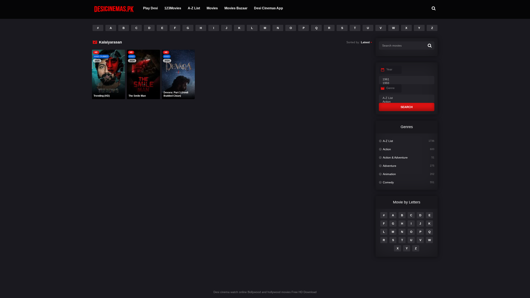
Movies (212, 8)
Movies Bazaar (235, 8)
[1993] (406, 83)
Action (387, 149)
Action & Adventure (395, 157)
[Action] (406, 102)
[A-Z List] (406, 98)
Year (389, 69)
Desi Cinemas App (268, 8)
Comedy (388, 182)
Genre (390, 88)
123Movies (172, 8)
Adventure (389, 165)
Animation (389, 174)
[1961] (406, 79)
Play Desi (150, 8)
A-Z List (194, 8)
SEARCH (407, 107)
